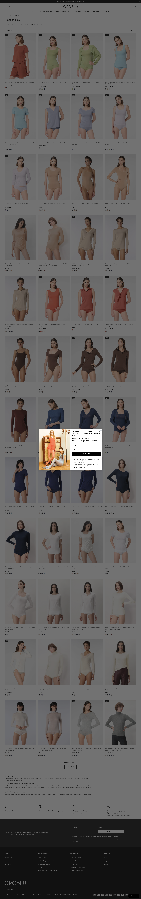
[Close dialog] (101, 430)
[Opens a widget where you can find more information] (133, 896)
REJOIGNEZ (86, 454)
